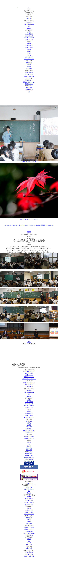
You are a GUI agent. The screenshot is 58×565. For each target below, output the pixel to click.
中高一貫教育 (29, 34)
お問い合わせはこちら (29, 382)
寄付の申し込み (29, 74)
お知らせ (29, 232)
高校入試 (29, 64)
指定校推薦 (29, 68)
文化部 (29, 53)
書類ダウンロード (29, 377)
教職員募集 (29, 87)
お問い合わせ (29, 459)
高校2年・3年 (29, 39)
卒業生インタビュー (29, 438)
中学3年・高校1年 (29, 37)
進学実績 (29, 66)
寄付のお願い (29, 72)
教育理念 (29, 32)
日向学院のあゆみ (29, 24)
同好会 (29, 55)
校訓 (29, 26)
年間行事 (29, 43)
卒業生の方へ (29, 84)
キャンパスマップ (29, 59)
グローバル (29, 448)
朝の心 (29, 28)
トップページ (29, 386)
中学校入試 (29, 62)
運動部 (29, 51)
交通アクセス (29, 375)
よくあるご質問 (29, 373)
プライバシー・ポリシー (29, 379)
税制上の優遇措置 (29, 76)
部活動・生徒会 (29, 47)
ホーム (29, 231)
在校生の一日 (29, 45)
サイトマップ (29, 384)
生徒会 (29, 49)
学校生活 (29, 442)
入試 (29, 444)
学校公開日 (29, 18)
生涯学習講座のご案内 (29, 371)
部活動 (29, 446)
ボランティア (29, 57)
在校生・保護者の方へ (29, 82)
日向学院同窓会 (29, 89)
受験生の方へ (29, 80)
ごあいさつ (29, 22)
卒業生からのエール (29, 436)
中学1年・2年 (29, 36)
